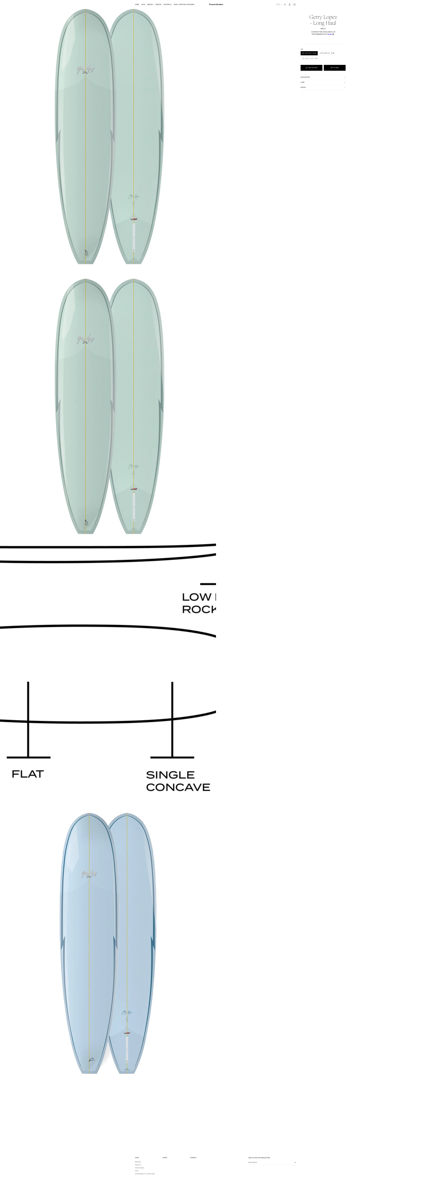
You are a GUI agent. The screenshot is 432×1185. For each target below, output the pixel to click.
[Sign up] (295, 1162)
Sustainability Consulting (145, 1174)
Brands (138, 1162)
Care (302, 82)
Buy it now (335, 67)
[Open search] (284, 4)
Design (303, 87)
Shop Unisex (139, 1168)
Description (305, 77)
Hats (136, 1171)
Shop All (138, 1165)
